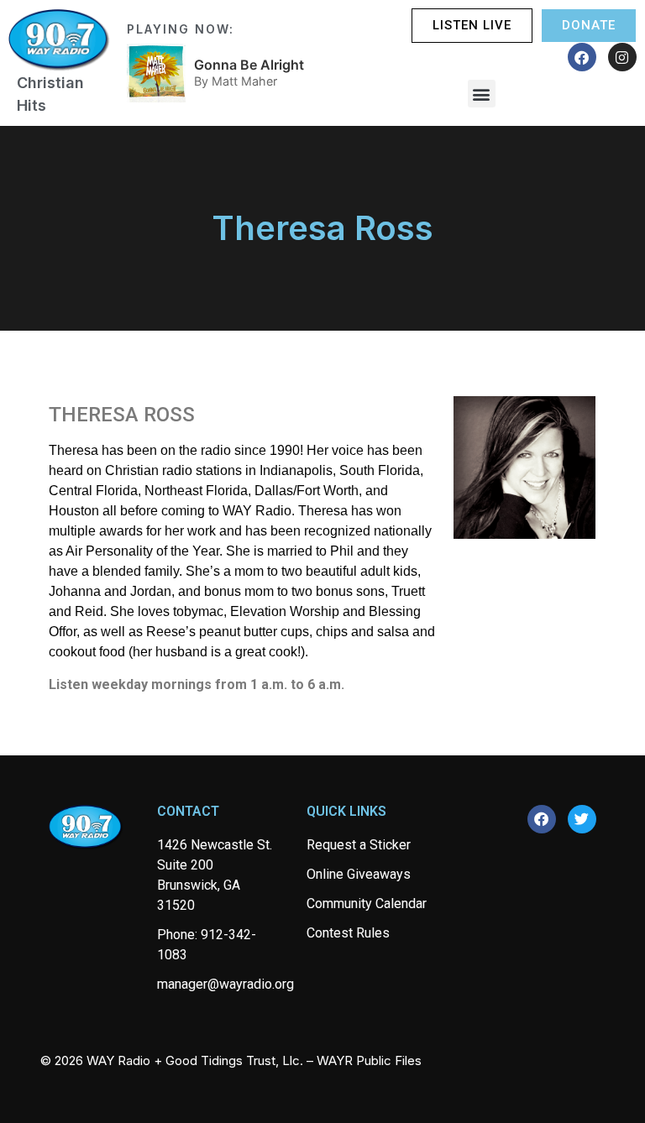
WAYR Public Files (369, 1060)
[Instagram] (622, 57)
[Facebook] (582, 57)
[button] (482, 93)
